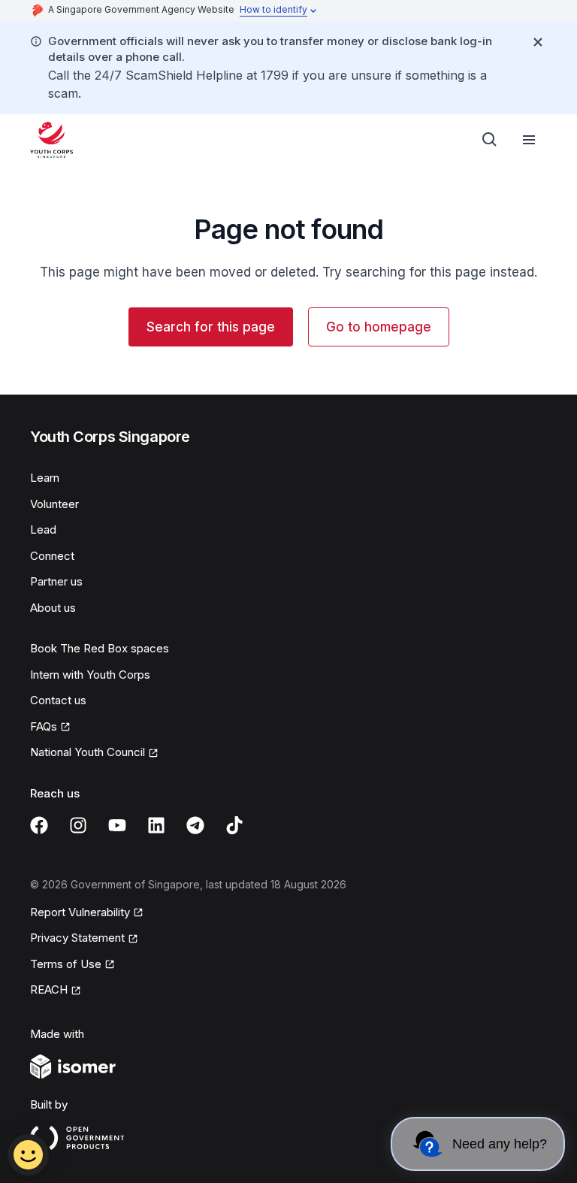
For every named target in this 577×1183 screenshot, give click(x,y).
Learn (44, 477)
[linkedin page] (156, 825)
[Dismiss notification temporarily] (538, 42)
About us (53, 608)
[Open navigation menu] (529, 140)
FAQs (43, 726)
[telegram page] (195, 825)
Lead (43, 529)
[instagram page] (78, 825)
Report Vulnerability (80, 912)
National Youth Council (87, 752)
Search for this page (211, 326)
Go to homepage (378, 326)
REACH (49, 989)
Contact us (58, 700)
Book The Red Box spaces (99, 648)
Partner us (56, 581)
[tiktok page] (234, 825)
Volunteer (54, 504)
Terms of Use (65, 964)
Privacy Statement (77, 937)
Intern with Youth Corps (90, 674)
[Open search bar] (490, 140)
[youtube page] (117, 825)
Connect (52, 556)
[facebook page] (39, 825)
